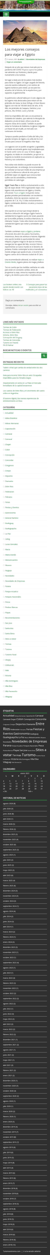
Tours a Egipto (19, 193)
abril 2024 (7, 926)
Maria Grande (10, 555)
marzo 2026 (7, 824)
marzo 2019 (7, 1173)
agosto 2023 (8, 968)
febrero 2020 (8, 1116)
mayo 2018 (7, 1224)
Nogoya (8, 570)
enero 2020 (7, 1121)
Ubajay (8, 660)
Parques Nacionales (13, 597)
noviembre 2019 (9, 1132)
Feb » (30, 791)
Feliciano (8, 497)
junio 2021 (7, 1055)
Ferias (7, 502)
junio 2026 (7, 814)
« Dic (5, 791)
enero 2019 (7, 1183)
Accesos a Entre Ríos (11, 332)
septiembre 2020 (9, 1096)
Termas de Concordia (11, 340)
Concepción (9, 455)
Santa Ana (9, 628)
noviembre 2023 (9, 952)
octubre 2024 (8, 901)
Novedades (9, 576)
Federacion (9, 492)
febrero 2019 (8, 1178)
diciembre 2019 (9, 1127)
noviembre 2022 (9, 988)
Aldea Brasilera (11, 418)
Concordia (9, 460)
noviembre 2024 (9, 896)
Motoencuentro (11, 560)
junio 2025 (7, 865)
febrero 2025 (8, 885)
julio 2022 (7, 1009)
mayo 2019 (7, 1163)
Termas (8, 644)
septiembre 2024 (9, 906)
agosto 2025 (8, 855)
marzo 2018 (7, 1234)
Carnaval (8, 434)
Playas (7, 612)
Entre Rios (9, 486)
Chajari (8, 444)
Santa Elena (9, 633)
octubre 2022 (8, 993)
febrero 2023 (8, 983)
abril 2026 (7, 819)
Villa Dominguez (11, 681)
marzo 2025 (7, 880)
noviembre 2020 (9, 1086)
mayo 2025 (7, 870)
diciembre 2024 (9, 891)
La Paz (8, 534)
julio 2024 (7, 916)
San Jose (8, 623)
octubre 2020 (8, 1091)
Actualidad (9, 413)
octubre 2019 (8, 1137)
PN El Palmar (8, 345)
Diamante (9, 481)
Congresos (9, 465)
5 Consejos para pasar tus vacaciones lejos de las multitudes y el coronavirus (36, 287)
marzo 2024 (7, 932)
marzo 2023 (7, 978)
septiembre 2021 (9, 1045)
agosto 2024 (8, 911)
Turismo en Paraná (10, 342)
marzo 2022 (7, 1029)
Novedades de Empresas (35, 59)
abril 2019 (7, 1168)
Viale (7, 670)
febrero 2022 (8, 1034)
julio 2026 (7, 808)
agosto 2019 (8, 1147)
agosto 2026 (8, 803)
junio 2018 (7, 1219)
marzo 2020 (7, 1111)
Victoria (8, 675)
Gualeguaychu (10, 528)
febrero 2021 (8, 1070)
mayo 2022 (7, 1019)
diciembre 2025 (9, 834)
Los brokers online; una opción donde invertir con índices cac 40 (13, 287)
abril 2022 (7, 1024)
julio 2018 (7, 1214)
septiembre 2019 (9, 1142)
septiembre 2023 (9, 962)
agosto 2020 (8, 1101)
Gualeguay (9, 523)
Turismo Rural (10, 654)
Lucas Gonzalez (11, 544)
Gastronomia (10, 513)
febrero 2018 (8, 1240)
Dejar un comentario (14, 62)
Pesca (7, 602)
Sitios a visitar (10, 639)
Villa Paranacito (11, 691)
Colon (7, 450)
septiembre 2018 (9, 1204)
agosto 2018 (8, 1209)
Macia (7, 549)
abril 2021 (7, 1065)
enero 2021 (7, 1075)
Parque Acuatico (11, 591)
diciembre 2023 (9, 947)
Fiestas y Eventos (12, 507)
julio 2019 (7, 1152)
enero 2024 (7, 942)
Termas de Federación (12, 330)
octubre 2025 (8, 844)
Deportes (9, 476)
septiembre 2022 (9, 998)
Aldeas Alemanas (12, 423)
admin (21, 59)
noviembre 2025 (9, 839)
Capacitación (10, 428)
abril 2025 (7, 875)
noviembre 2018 (9, 1193)
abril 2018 (7, 1229)
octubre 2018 (8, 1198)
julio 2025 (7, 860)
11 (4, 783)
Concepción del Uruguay (12, 337)
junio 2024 (7, 921)
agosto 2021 (8, 1050)
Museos (8, 565)
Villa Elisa (8, 686)
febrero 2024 (8, 937)
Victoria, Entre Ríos (10, 335)
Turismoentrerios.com (12, 1251)
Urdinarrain (9, 665)
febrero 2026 (8, 829)
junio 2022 (7, 1014)
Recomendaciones (12, 618)
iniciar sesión (23, 305)
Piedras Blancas (11, 607)
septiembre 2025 (9, 850)
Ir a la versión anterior (32, 1251)
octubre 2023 (8, 957)
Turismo (8, 649)
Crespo (8, 471)
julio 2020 (7, 1106)
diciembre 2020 (9, 1080)
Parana (8, 586)
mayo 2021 (7, 1060)
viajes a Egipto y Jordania (30, 231)
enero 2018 (7, 1245)
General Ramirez (11, 518)
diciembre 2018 (9, 1188)
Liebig (7, 539)
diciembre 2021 (9, 1039)
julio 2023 (7, 973)
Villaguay (8, 696)
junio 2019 (7, 1157)
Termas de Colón (10, 327)
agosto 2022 (8, 1003)
